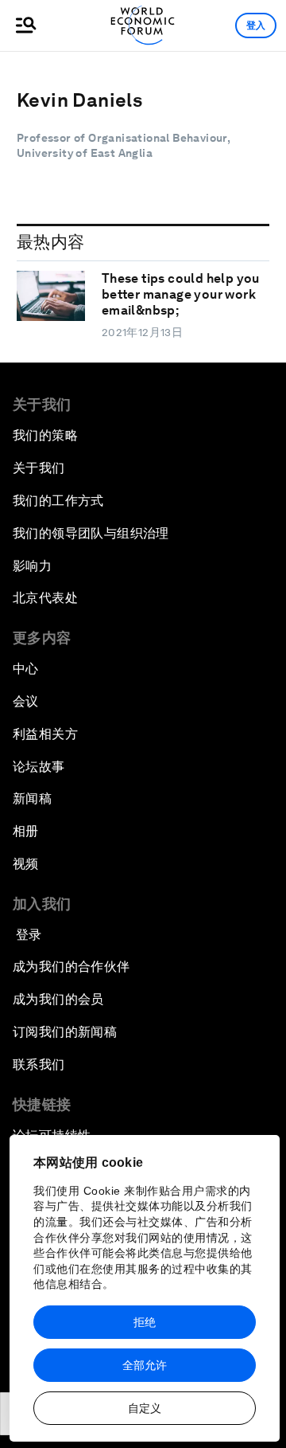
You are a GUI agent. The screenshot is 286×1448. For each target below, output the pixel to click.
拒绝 (144, 1322)
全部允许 (144, 1365)
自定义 (144, 1408)
